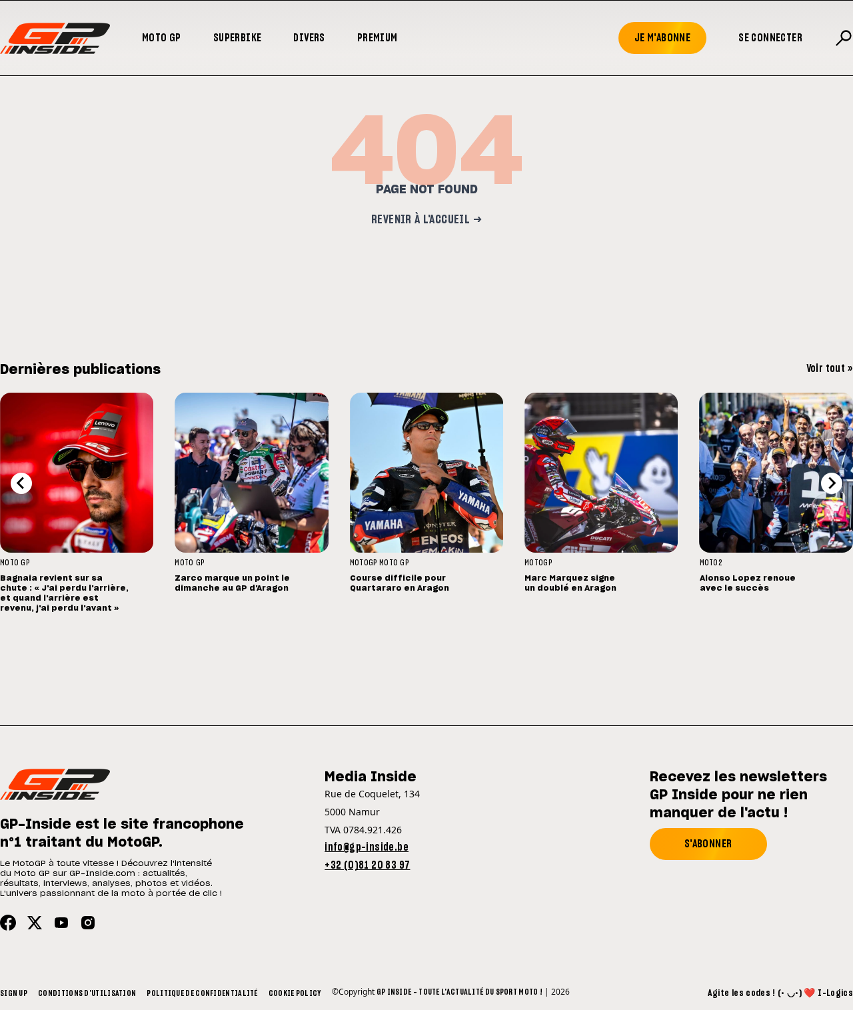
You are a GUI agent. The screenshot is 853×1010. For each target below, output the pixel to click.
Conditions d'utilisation (87, 993)
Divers (309, 38)
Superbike (237, 38)
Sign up (13, 993)
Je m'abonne (662, 38)
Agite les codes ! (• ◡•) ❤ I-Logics (780, 993)
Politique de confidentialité (202, 993)
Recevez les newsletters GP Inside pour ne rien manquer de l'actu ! (738, 795)
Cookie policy (295, 993)
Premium (377, 38)
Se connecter (770, 38)
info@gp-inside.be (367, 847)
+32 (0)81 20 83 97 (367, 865)
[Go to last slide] (21, 483)
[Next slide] (831, 483)
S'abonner (708, 844)
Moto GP (161, 38)
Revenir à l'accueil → (426, 220)
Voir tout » (829, 368)
